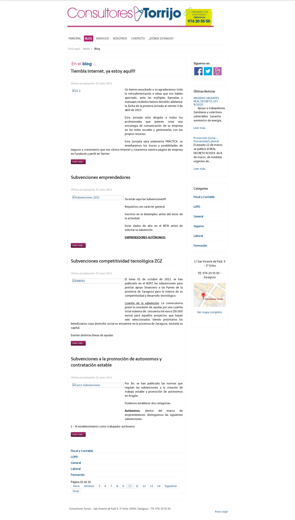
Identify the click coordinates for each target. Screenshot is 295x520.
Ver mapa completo (209, 312)
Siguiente (171, 486)
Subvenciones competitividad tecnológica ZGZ (116, 261)
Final (76, 491)
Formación (78, 474)
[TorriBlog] (217, 71)
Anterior (89, 486)
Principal (75, 38)
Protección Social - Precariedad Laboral (206, 139)
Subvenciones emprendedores (100, 177)
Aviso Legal (221, 511)
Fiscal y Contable (82, 451)
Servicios (102, 38)
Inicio (86, 48)
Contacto (138, 38)
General (76, 462)
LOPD (74, 457)
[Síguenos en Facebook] (198, 71)
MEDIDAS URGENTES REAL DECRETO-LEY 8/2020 (206, 101)
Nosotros (120, 38)
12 (144, 486)
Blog (88, 38)
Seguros (199, 226)
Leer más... (200, 128)
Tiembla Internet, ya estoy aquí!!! (103, 71)
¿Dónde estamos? (161, 38)
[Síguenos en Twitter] (208, 71)
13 (151, 486)
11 (137, 486)
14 (158, 486)
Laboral (76, 468)
